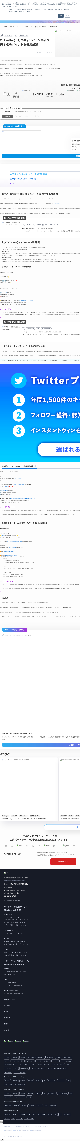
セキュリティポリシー (21, 1126)
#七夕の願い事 (22, 300)
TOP (5, 27)
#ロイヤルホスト (10, 541)
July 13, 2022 (23, 302)
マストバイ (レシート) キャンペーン (15, 922)
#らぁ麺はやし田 (18, 541)
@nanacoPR (4, 292)
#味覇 (15, 484)
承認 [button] (61, 15)
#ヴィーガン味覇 (20, 484)
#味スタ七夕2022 (12, 547)
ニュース (6, 1030)
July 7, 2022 (26, 500)
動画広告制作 (10, 982)
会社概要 (6, 1126)
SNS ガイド (7, 1018)
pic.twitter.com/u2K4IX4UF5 (28, 498)
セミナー (7, 1012)
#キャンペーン (18, 478)
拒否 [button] (67, 15)
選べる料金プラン (9, 974)
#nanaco (36, 300)
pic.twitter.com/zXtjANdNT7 (11, 555)
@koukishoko (4, 490)
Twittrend (57, 203)
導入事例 (7, 1006)
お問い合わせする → (63, 861)
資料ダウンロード (9, 1000)
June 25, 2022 (20, 557)
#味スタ (3, 535)
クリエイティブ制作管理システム (14, 993)
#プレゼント (6, 486)
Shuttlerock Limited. (13, 901)
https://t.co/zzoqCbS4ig (8, 551)
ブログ (12, 27)
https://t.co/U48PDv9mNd (16, 498)
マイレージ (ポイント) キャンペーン (15, 925)
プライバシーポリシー (40, 1126)
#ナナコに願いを (29, 300)
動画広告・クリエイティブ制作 (15, 972)
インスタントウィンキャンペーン (14, 917)
